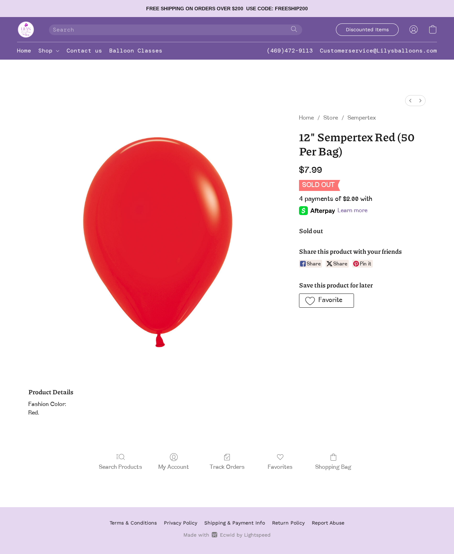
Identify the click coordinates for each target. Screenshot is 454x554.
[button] (26, 29)
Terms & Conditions (133, 523)
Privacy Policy (180, 523)
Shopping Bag (333, 467)
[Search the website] (294, 29)
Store (330, 118)
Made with (226, 535)
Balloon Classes (135, 50)
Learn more (352, 211)
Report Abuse (328, 523)
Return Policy (288, 523)
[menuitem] (410, 100)
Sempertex (362, 118)
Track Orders (227, 467)
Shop (47, 50)
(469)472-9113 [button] (290, 50)
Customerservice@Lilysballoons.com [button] (378, 50)
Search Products (120, 467)
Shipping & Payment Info (234, 523)
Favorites (280, 467)
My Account (174, 467)
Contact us (84, 50)
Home (24, 50)
